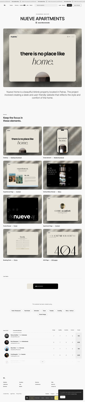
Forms (15, 260)
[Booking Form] (22, 243)
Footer (15, 226)
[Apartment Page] (62, 209)
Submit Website (77, 5)
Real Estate (27, 310)
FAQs (52, 382)
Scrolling (59, 310)
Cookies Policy (6, 393)
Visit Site (57, 397)
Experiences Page (8, 192)
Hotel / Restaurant (16, 310)
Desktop (5, 157)
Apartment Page (47, 226)
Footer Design (42, 314)
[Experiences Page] (22, 175)
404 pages (54, 260)
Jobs (27, 5)
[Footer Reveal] (22, 209)
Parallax (52, 310)
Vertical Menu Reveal (49, 192)
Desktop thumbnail (16, 157)
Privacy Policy (18, 393)
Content (18, 191)
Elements (47, 397)
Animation (36, 310)
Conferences (37, 384)
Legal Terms (12, 393)
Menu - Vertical (69, 310)
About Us (53, 384)
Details (42, 397)
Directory (16, 5)
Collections (5, 384)
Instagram (52, 393)
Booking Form (7, 260)
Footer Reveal (7, 226)
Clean (44, 310)
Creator (32, 397)
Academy (22, 5)
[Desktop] (22, 141)
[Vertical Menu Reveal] (62, 175)
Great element (47, 157)
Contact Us (53, 386)
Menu (59, 191)
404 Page (46, 260)
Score (52, 397)
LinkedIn (57, 393)
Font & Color (37, 397)
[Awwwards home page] (27, 398)
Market (31, 5)
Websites (5, 382)
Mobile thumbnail (59, 157)
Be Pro (69, 5)
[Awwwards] (5, 5)
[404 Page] (62, 243)
